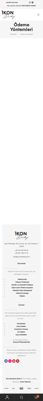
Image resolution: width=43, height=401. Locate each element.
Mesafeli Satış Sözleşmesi (22, 290)
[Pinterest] (32, 2)
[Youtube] (13, 361)
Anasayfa (13, 34)
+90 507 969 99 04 (12, 2)
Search (21, 397)
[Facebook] (6, 361)
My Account (7, 397)
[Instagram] (30, 2)
